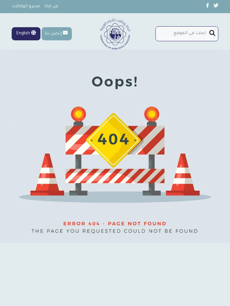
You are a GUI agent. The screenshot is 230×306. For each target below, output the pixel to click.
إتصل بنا (53, 33)
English (23, 33)
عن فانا (51, 6)
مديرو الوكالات (26, 6)
